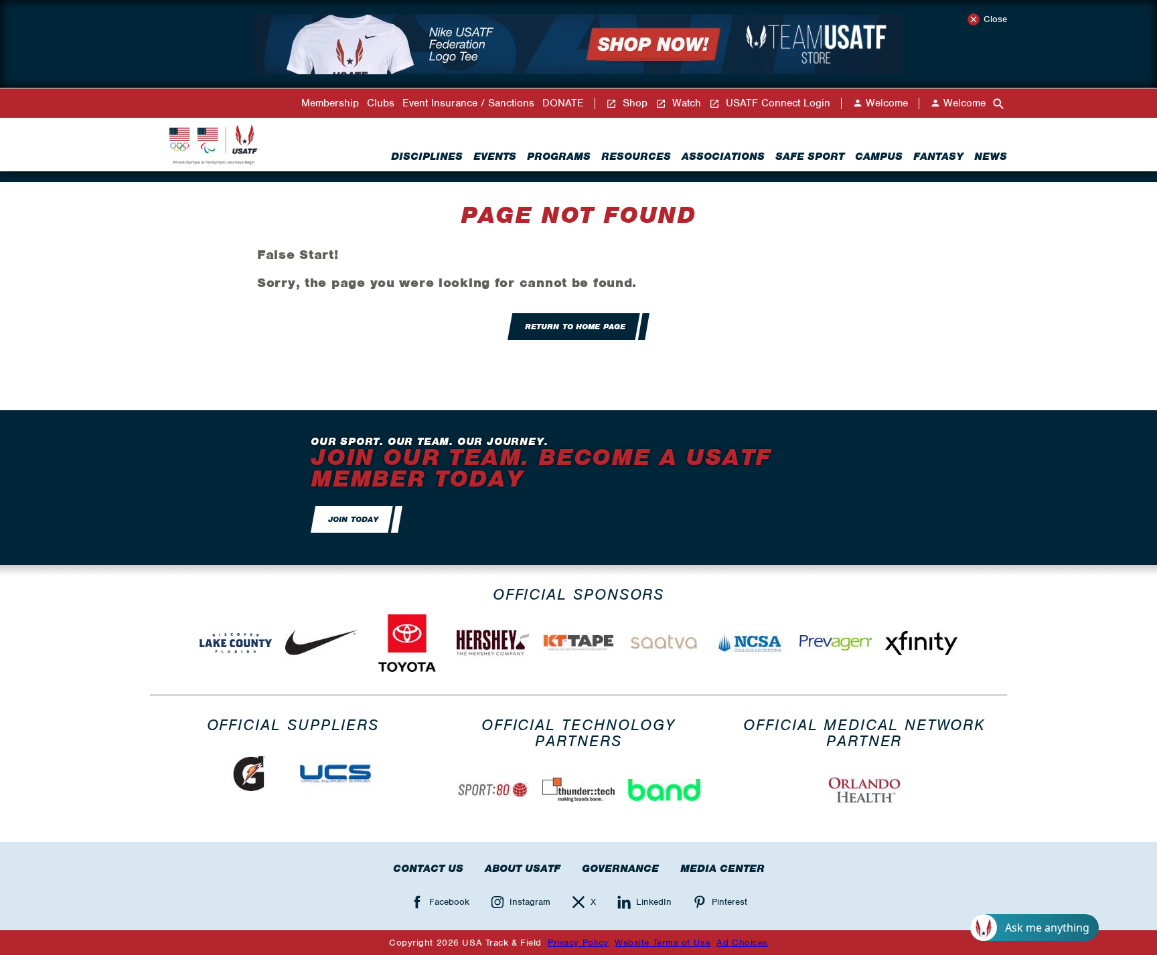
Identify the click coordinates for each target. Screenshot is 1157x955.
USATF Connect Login (776, 103)
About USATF (522, 868)
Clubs (380, 103)
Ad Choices (742, 942)
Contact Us (428, 868)
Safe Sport (809, 156)
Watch (685, 103)
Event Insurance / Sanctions (468, 103)
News (990, 156)
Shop (633, 103)
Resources (636, 156)
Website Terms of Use (662, 942)
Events (494, 156)
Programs (559, 156)
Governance (620, 868)
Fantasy (938, 156)
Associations (723, 156)
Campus (879, 156)
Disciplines (427, 156)
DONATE (563, 103)
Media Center (722, 868)
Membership (330, 103)
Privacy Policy (578, 942)
